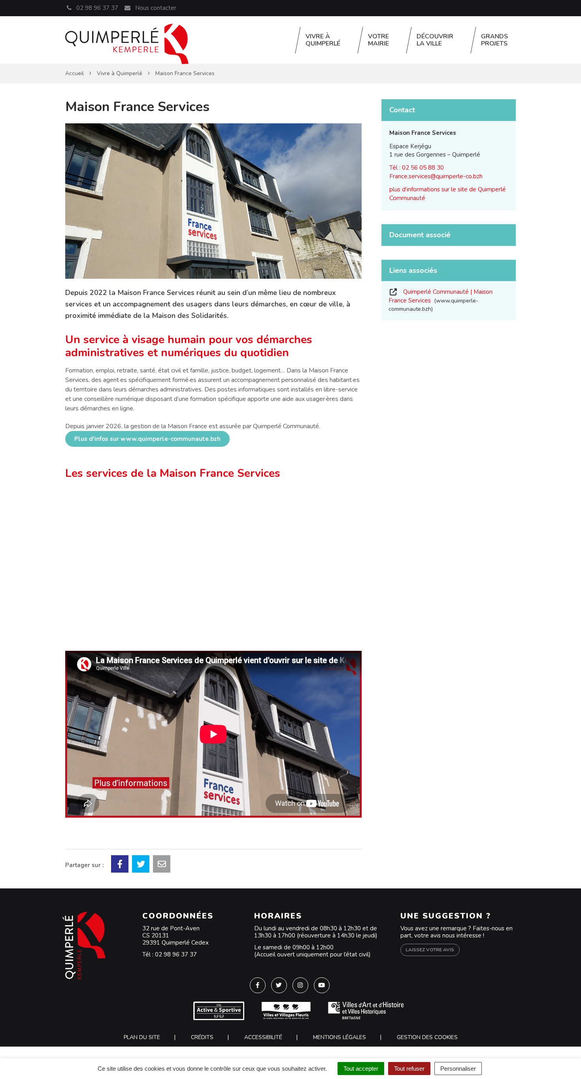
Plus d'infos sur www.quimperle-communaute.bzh (147, 439)
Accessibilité (263, 1037)
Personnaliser (458, 1068)
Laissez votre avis (430, 950)
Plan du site (142, 1037)
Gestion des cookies (427, 1037)
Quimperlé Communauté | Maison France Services (440, 300)
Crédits (202, 1037)
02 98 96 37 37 (176, 954)
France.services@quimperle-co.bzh (436, 176)
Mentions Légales (339, 1037)
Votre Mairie (378, 40)
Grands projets (494, 40)
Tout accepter (360, 1068)
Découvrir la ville (435, 40)
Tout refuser (409, 1068)
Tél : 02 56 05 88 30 (416, 168)
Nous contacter (155, 8)
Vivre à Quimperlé (323, 40)
